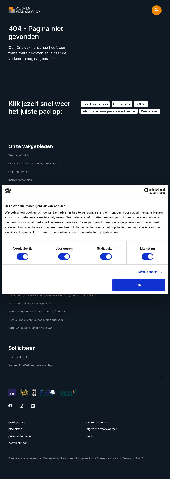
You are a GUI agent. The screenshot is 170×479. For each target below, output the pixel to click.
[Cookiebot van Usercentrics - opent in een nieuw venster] (147, 191)
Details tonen (147, 272)
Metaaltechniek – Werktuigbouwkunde (33, 163)
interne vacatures (97, 422)
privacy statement (20, 436)
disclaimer (15, 429)
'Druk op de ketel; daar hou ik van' (30, 327)
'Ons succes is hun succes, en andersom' (36, 319)
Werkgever (150, 111)
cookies (91, 436)
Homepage (122, 104)
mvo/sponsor (17, 422)
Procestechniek (18, 155)
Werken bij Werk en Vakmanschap (30, 365)
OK (138, 285)
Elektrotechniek (18, 171)
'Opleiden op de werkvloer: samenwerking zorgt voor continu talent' (52, 295)
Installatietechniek (20, 179)
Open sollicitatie (18, 357)
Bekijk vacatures (95, 104)
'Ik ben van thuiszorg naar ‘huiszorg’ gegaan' (37, 311)
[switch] (64, 256)
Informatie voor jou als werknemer (109, 111)
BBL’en (141, 104)
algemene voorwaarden (102, 429)
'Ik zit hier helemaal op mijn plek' (29, 303)
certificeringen (18, 442)
